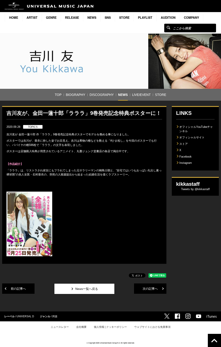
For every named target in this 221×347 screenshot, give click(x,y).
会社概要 (81, 327)
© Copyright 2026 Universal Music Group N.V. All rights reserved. (110, 343)
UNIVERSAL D (25, 316)
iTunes (212, 316)
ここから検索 (168, 27)
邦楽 (54, 316)
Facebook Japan (177, 316)
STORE (124, 17)
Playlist (145, 17)
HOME (13, 17)
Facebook (185, 156)
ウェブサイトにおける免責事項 (152, 327)
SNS (108, 17)
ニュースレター (60, 327)
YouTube (198, 316)
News (91, 17)
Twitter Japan (166, 316)
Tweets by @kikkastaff (195, 189)
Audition (168, 17)
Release (72, 17)
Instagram (185, 162)
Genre (51, 17)
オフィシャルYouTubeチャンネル (196, 129)
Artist (32, 17)
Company (191, 17)
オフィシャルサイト (192, 137)
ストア (183, 143)
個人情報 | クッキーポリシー (110, 327)
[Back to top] (214, 340)
